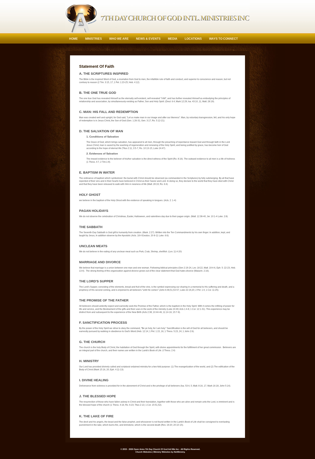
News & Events (148, 38)
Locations (193, 38)
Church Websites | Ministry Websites (153, 452)
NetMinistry (179, 452)
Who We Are (119, 38)
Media (172, 38)
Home (73, 38)
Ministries (93, 38)
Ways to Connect (223, 38)
